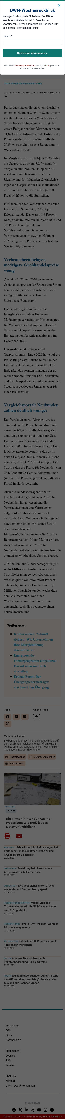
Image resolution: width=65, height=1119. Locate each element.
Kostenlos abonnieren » (32, 53)
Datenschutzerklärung (26, 66)
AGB (47, 66)
